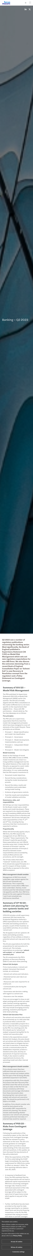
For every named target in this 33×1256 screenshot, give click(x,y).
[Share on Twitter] (29, 9)
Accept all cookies (16, 1242)
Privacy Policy (17, 1236)
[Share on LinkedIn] (25, 9)
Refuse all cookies (16, 1247)
